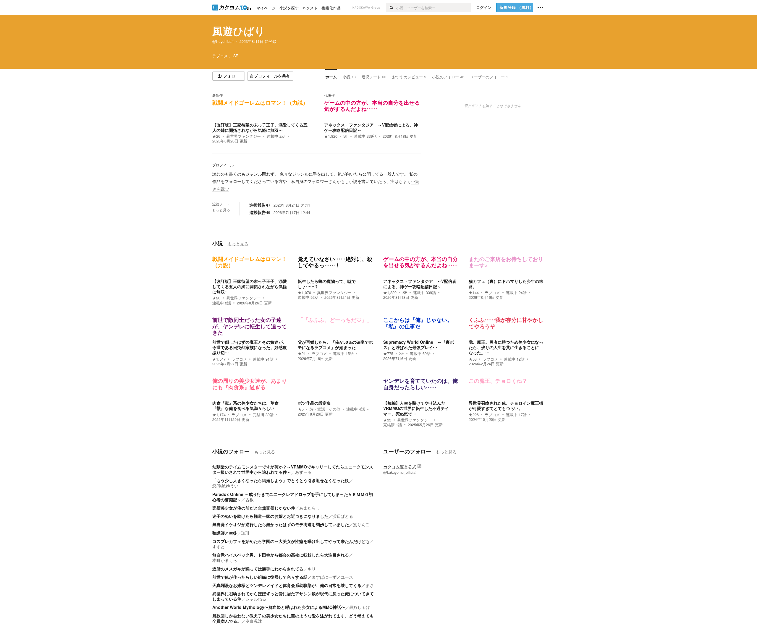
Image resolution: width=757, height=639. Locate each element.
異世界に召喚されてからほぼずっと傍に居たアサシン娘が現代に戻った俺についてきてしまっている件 (293, 596)
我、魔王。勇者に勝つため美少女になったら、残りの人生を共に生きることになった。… (506, 347)
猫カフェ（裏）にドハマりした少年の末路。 (506, 283)
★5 (301, 409)
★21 (302, 353)
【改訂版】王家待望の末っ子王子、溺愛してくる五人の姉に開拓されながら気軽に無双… (260, 127)
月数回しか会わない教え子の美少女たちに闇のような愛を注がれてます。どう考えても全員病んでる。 (293, 618)
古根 (249, 499)
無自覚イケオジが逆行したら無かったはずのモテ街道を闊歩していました (280, 524)
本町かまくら (224, 560)
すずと (218, 546)
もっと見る (221, 209)
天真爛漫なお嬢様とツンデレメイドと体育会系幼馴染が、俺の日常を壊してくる (286, 585)
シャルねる (255, 599)
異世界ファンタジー (243, 136)
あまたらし (309, 508)
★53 (473, 359)
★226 (474, 414)
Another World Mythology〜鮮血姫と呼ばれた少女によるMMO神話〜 (278, 607)
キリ (312, 569)
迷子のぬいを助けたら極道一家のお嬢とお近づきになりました (270, 516)
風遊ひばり (238, 30)
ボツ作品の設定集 (314, 403)
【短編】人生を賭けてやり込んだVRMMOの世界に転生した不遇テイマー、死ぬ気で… (416, 408)
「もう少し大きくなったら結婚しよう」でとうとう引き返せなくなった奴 (280, 480)
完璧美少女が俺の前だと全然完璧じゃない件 (253, 508)
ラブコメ (492, 292)
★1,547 (219, 359)
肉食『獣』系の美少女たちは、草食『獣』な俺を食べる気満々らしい (245, 405)
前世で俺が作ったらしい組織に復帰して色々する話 (260, 577)
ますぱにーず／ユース (332, 577)
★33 (387, 420)
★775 (388, 353)
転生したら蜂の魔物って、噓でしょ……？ (327, 283)
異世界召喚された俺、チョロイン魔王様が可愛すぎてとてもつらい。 (506, 405)
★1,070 (304, 292)
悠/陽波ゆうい (225, 486)
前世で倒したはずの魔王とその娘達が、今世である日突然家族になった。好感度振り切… (249, 347)
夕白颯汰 (253, 621)
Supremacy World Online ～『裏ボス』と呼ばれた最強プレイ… (418, 344)
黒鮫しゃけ (359, 607)
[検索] (391, 7)
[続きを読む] (316, 181)
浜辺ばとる (342, 516)
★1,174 (219, 414)
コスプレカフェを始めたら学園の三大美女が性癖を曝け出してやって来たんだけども (291, 541)
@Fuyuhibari (223, 41)
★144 (474, 292)
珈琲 (245, 533)
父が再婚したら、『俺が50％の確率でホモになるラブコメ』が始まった (335, 344)
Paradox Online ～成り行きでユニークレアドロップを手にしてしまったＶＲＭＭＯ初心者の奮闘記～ (292, 496)
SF (345, 136)
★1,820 (330, 136)
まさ (369, 585)
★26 (216, 136)
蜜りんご (361, 524)
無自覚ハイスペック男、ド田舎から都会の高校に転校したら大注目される (280, 555)
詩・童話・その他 (325, 409)
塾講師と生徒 (224, 533)
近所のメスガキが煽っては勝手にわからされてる (257, 569)
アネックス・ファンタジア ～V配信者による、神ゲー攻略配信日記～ (371, 127)
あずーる (303, 472)
